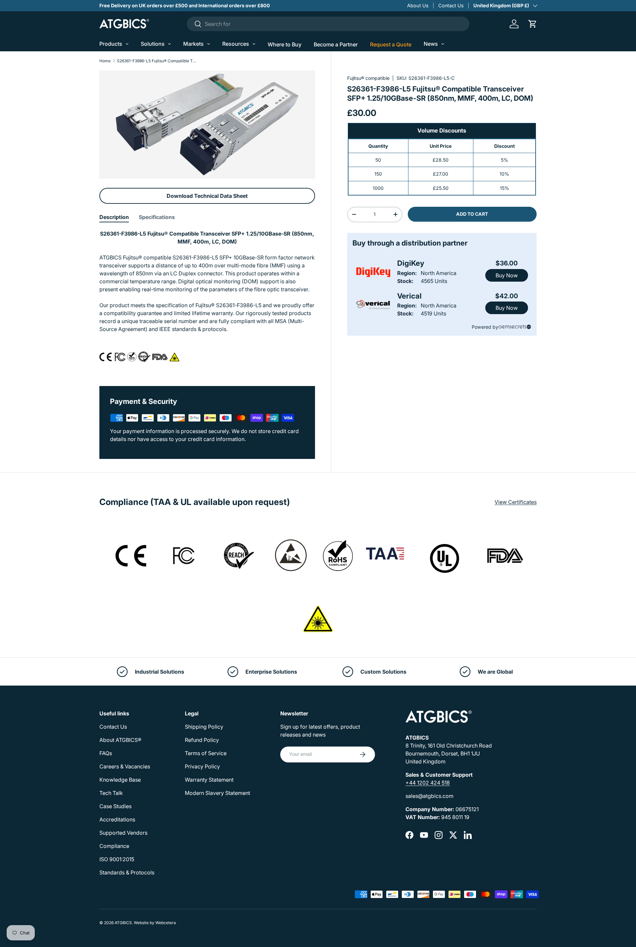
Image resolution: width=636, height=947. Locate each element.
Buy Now (507, 275)
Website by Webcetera (155, 922)
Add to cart (472, 214)
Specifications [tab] (157, 217)
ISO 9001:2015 (116, 859)
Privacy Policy (202, 766)
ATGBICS (123, 922)
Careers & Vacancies (124, 766)
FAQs (105, 753)
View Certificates (516, 502)
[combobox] (328, 24)
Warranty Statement (209, 779)
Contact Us (451, 5)
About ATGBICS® (120, 740)
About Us (418, 5)
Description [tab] (114, 217)
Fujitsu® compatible (368, 78)
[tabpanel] (207, 300)
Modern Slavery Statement (217, 793)
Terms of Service (206, 753)
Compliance (114, 846)
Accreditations (117, 819)
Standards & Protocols (126, 872)
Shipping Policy (204, 726)
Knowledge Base (120, 779)
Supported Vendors (123, 832)
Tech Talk (111, 793)
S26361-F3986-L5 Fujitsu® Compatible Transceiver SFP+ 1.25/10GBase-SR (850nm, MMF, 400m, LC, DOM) (156, 61)
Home (105, 61)
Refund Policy (202, 740)
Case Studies (115, 806)
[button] (532, 24)
